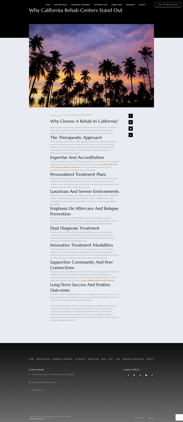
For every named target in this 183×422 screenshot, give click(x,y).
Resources (130, 5)
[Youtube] (146, 375)
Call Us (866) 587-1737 (168, 4)
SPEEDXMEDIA (50, 419)
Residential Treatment (80, 5)
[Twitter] (134, 375)
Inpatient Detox (60, 5)
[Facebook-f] (128, 375)
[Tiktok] (152, 375)
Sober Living (117, 5)
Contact (142, 5)
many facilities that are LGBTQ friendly (98, 280)
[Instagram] (140, 375)
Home (48, 5)
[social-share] (131, 116)
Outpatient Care (100, 5)
